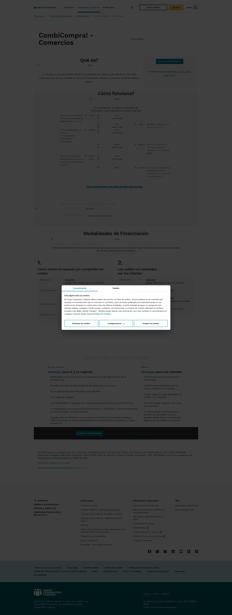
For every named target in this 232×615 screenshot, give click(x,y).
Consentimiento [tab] (80, 288)
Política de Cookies (102, 314)
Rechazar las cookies (81, 323)
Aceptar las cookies (150, 323)
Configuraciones (115, 323)
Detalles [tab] (116, 288)
